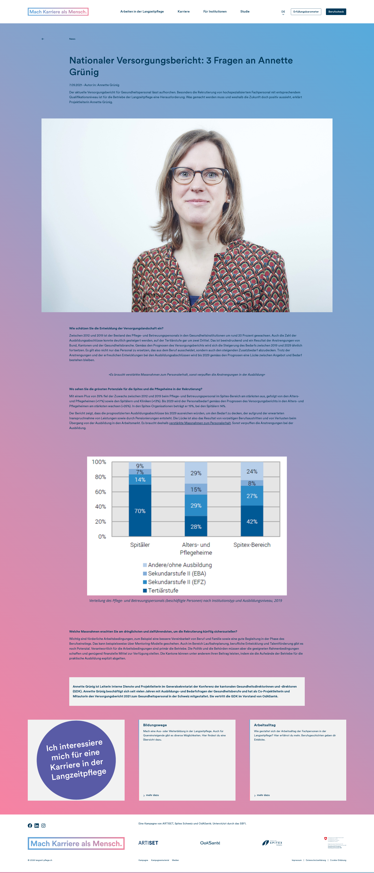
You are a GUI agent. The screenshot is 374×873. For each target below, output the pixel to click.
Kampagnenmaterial (160, 860)
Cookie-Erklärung (338, 860)
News (72, 39)
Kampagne (143, 860)
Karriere (184, 11)
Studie (245, 11)
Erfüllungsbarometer (306, 11)
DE (283, 11)
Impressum (297, 860)
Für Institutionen (215, 11)
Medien (175, 860)
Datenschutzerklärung (316, 860)
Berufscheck (336, 11)
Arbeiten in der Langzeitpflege (142, 11)
